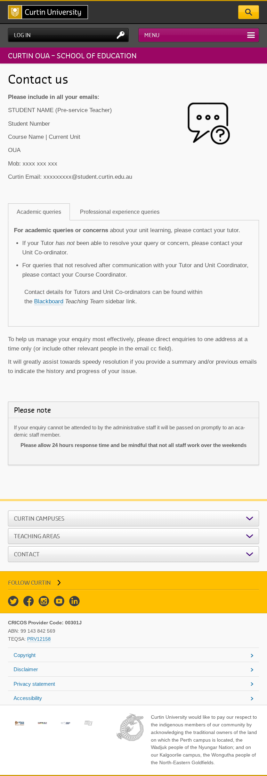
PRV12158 (39, 639)
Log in (22, 35)
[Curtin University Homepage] (48, 12)
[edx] (88, 723)
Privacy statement (34, 684)
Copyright (24, 655)
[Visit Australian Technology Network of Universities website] (65, 723)
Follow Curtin (29, 582)
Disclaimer (26, 669)
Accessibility (28, 698)
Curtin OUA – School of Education (72, 55)
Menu (152, 35)
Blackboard (48, 301)
